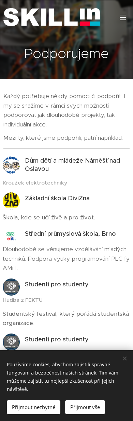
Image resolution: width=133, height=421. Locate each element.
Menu (123, 17)
